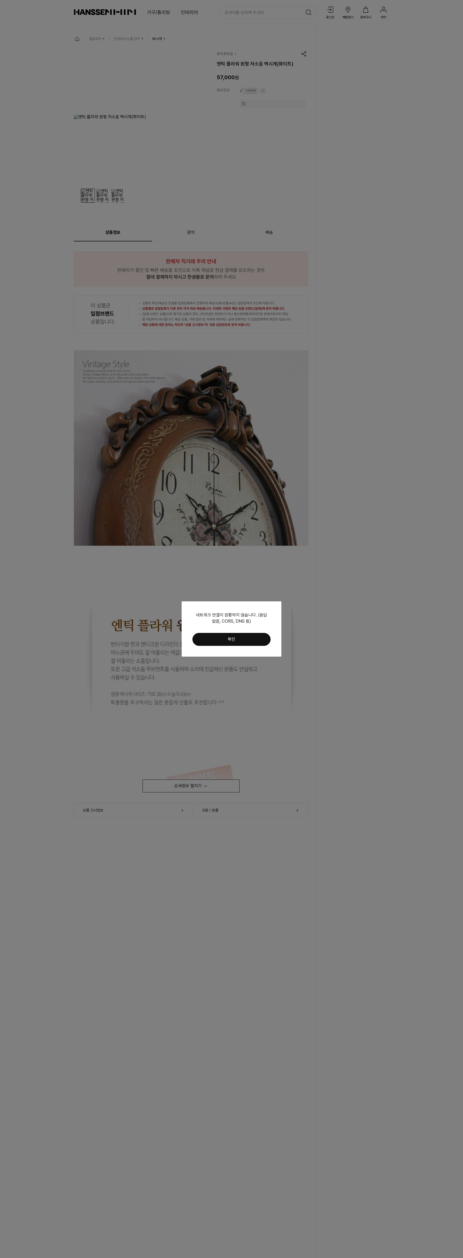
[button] (231, 639)
